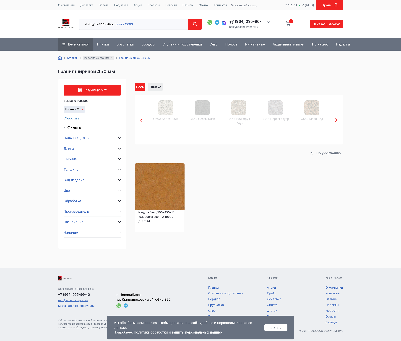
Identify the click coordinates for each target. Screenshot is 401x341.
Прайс (327, 5)
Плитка (103, 44)
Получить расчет (95, 90)
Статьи (203, 5)
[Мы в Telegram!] (217, 22)
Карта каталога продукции (76, 305)
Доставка (86, 5)
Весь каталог (78, 44)
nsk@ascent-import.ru (243, 26)
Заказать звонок (326, 24)
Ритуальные (255, 44)
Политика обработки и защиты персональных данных (178, 332)
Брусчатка (125, 44)
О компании (66, 5)
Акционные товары (288, 44)
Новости (171, 5)
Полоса (231, 44)
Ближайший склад (244, 5)
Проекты (154, 5)
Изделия (343, 44)
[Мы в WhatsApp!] (209, 22)
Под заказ (121, 5)
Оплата (104, 5)
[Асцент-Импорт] (66, 24)
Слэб (213, 44)
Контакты (220, 5)
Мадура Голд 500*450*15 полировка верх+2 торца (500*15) (156, 217)
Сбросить (71, 118)
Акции (137, 5)
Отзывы (187, 5)
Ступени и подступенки (182, 44)
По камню (320, 44)
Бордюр (148, 44)
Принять (276, 328)
